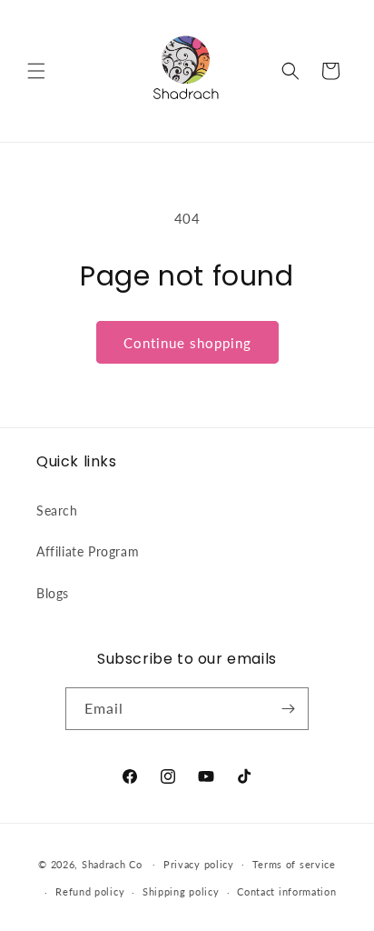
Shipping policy (181, 891)
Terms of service (294, 864)
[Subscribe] (288, 708)
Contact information (286, 891)
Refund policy (89, 891)
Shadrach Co (112, 863)
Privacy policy (198, 864)
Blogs (52, 593)
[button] (36, 71)
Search (57, 510)
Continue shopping (187, 343)
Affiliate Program (87, 551)
